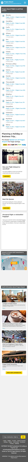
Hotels (10, 442)
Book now (6, 208)
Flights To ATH (10, 35)
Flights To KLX (10, 114)
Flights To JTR (10, 102)
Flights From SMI (20, 72)
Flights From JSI (19, 96)
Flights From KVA (20, 78)
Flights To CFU (10, 29)
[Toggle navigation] (25, 2)
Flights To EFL (10, 59)
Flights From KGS (20, 41)
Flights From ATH (20, 35)
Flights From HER (20, 23)
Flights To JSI (9, 96)
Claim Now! (7, 176)
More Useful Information (14, 372)
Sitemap (17, 443)
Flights (9, 440)
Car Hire (14, 440)
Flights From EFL (19, 59)
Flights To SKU (10, 126)
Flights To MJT (10, 120)
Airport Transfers (21, 440)
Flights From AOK (20, 108)
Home (5, 440)
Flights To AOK (10, 108)
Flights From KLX (20, 114)
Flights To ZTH (10, 47)
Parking (5, 442)
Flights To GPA (10, 90)
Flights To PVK (10, 66)
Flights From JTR (19, 102)
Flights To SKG (10, 84)
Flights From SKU (20, 126)
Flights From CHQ (20, 53)
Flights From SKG (20, 84)
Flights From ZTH (20, 47)
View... (4, 308)
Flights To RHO (10, 17)
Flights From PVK (20, 66)
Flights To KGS (10, 41)
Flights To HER (10, 23)
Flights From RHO (20, 17)
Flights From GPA (20, 90)
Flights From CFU (20, 29)
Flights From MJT (20, 120)
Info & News (16, 442)
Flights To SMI (10, 72)
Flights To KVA (10, 78)
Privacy (12, 443)
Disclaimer (22, 442)
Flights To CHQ (10, 53)
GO (23, 437)
